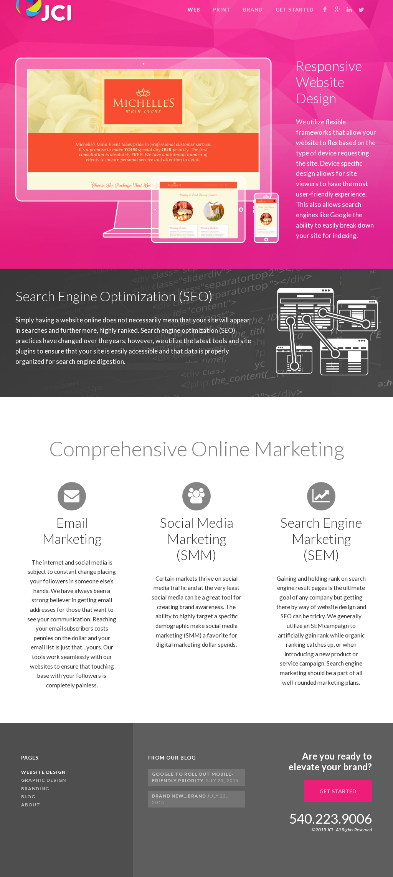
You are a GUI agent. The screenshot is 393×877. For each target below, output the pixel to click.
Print (221, 10)
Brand (253, 10)
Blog (28, 796)
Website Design (43, 772)
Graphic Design (43, 780)
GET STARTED (338, 791)
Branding (35, 788)
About (30, 805)
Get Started (295, 10)
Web (194, 10)
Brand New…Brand (179, 796)
